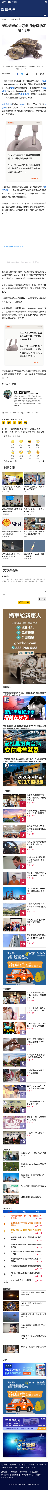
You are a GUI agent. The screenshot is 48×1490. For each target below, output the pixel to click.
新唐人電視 (23, 1472)
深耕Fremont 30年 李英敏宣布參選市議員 (36, 1087)
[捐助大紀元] (24, 1429)
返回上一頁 (24, 602)
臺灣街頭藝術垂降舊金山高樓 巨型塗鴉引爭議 (36, 937)
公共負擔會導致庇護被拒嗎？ (31, 1197)
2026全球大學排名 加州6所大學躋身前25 (36, 1056)
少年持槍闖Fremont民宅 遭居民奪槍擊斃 (36, 889)
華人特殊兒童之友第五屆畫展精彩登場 (36, 921)
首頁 (3, 19)
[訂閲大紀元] (24, 1375)
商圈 (10, 1467)
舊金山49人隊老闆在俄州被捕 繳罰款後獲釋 (36, 874)
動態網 (3, 1477)
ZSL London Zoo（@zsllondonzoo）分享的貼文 (24, 262)
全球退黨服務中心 (27, 1475)
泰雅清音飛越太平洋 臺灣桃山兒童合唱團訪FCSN (36, 828)
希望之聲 (15, 1475)
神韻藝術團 (34, 1472)
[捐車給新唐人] (24, 684)
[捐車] (24, 984)
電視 (33, 1467)
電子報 (3, 1467)
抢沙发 (41, 461)
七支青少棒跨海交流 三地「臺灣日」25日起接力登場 (36, 797)
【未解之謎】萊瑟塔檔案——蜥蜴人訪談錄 (36, 1025)
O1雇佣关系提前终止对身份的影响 (35, 1102)
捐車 (21, 1467)
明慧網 (38, 1475)
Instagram (22, 104)
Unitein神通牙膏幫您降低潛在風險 (33, 1186)
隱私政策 (31, 1465)
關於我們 (4, 1465)
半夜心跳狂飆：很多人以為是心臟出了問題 (36, 1009)
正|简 (42, 74)
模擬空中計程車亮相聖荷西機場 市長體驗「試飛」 (36, 844)
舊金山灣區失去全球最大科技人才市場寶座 (36, 812)
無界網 (11, 1477)
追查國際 (14, 1472)
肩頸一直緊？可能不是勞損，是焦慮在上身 (36, 1040)
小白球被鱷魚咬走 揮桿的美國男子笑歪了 (25, 429)
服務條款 (22, 1465)
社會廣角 (13, 19)
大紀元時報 (5, 1475)
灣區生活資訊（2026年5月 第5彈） (36, 1118)
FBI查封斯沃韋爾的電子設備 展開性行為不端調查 (36, 859)
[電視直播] (24, 1456)
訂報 (27, 1467)
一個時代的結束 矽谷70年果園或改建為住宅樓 (36, 906)
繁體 (46, 2)
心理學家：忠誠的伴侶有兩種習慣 (33, 1347)
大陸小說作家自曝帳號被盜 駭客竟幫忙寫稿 (27, 432)
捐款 (16, 1467)
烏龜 (12, 88)
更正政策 (13, 1465)
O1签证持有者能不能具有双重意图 (35, 1071)
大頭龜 (43, 81)
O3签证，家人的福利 (35, 1133)
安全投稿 (40, 1465)
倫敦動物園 (24, 94)
